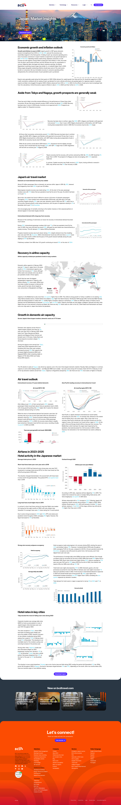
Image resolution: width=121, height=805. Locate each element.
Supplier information (76, 760)
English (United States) (96, 751)
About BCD (55, 753)
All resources (75, 768)
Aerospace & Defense (39, 769)
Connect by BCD (38, 792)
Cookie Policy (80, 800)
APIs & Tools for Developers (41, 790)
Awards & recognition (58, 762)
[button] (91, 5)
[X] (25, 766)
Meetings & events (38, 753)
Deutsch (92, 753)
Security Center (92, 800)
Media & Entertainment (39, 775)
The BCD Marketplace (39, 788)
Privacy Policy (73, 800)
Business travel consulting (40, 755)
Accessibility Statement (101, 800)
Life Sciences (37, 773)
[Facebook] (16, 766)
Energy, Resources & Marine (40, 771)
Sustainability (56, 768)
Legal (86, 800)
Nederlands (93, 760)
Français (92, 757)
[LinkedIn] (22, 766)
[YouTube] (22, 769)
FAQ (73, 755)
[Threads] (19, 769)
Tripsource (36, 780)
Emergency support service (78, 751)
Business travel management (41, 751)
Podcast (55, 766)
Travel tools (74, 762)
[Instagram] (19, 766)
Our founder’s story (57, 757)
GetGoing (36, 760)
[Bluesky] (16, 769)
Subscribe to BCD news (77, 757)
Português (93, 762)
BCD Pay (36, 786)
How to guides (75, 759)
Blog (54, 759)
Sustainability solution (39, 759)
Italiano (92, 759)
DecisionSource (38, 782)
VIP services (37, 764)
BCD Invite (36, 784)
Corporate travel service (40, 757)
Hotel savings (37, 762)
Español (92, 755)
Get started (98, 5)
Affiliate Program (76, 764)
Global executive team (58, 755)
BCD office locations (77, 753)
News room (55, 760)
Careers (55, 751)
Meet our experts (57, 764)
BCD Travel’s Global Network (79, 766)
